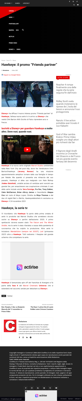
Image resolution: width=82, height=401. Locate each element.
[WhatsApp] (41, 76)
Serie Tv (9, 60)
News (14, 60)
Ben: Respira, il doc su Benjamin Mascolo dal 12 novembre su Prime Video (13, 309)
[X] (74, 5)
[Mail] (44, 388)
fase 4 (15, 285)
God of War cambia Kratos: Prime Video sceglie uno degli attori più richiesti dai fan (67, 138)
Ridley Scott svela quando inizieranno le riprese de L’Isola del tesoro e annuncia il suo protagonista (68, 106)
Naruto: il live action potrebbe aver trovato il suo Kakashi (67, 123)
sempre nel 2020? (30, 231)
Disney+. (44, 288)
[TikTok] (77, 1)
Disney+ (4, 201)
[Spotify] (30, 337)
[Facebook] (69, 1)
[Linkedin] (46, 76)
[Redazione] (10, 329)
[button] (23, 30)
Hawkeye (9, 296)
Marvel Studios (37, 165)
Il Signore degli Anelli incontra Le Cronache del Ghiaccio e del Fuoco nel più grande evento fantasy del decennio (68, 156)
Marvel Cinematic (35, 285)
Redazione (6, 70)
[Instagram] (73, 1)
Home (3, 60)
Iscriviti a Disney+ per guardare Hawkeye (22, 128)
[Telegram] (50, 76)
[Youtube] (78, 5)
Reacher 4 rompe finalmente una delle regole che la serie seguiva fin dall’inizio (66, 88)
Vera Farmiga (28, 189)
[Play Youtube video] (27, 149)
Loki (41, 231)
